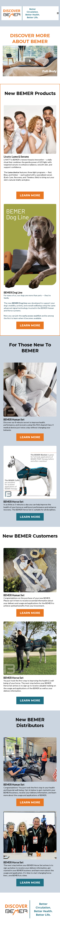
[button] (58, 13)
